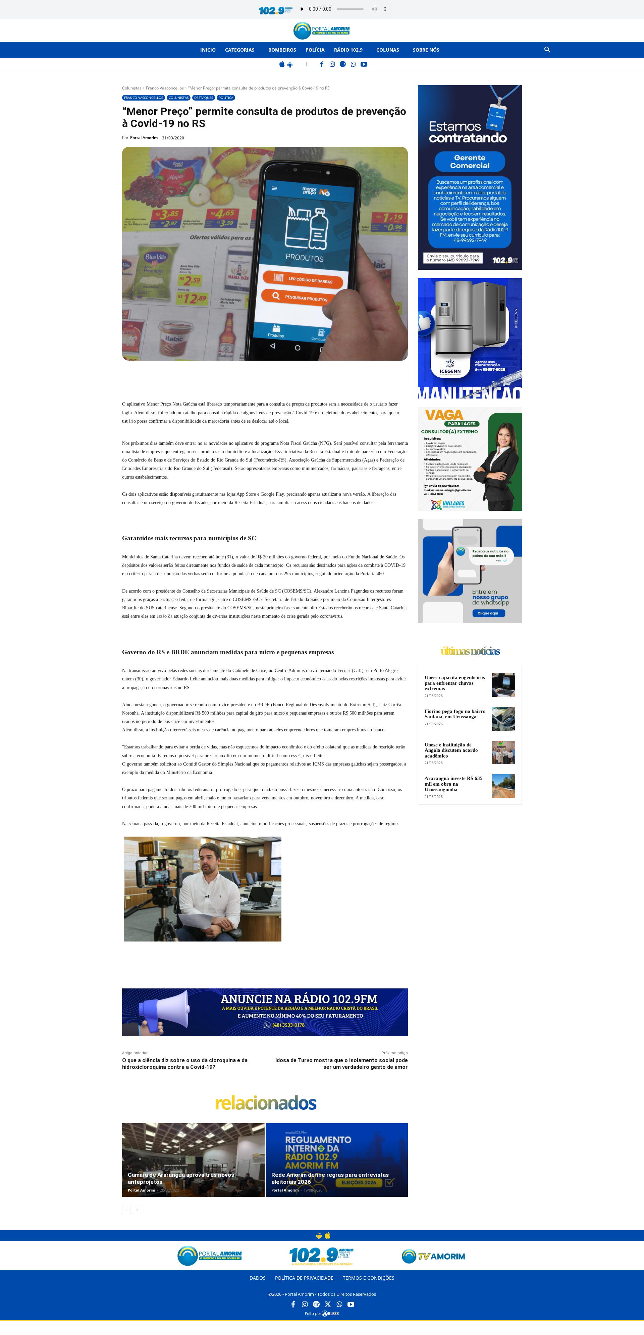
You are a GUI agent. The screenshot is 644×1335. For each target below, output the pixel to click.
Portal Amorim (144, 137)
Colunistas (132, 88)
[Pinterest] (213, 376)
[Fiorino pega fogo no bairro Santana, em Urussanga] (503, 719)
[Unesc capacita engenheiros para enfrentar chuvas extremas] (503, 685)
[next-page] (137, 1210)
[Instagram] (332, 65)
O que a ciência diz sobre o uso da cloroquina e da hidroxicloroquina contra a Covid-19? (185, 1063)
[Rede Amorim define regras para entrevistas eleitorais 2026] (337, 1167)
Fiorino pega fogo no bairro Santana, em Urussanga (455, 714)
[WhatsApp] (353, 65)
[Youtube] (351, 1305)
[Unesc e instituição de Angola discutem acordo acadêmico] (503, 752)
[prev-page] (126, 1210)
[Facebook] (322, 65)
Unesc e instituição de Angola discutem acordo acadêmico (451, 750)
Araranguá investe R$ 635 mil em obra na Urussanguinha (454, 784)
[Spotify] (343, 65)
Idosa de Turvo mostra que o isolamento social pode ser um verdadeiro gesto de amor (341, 1063)
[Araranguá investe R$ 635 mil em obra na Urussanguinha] (503, 786)
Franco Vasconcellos (165, 88)
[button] (547, 50)
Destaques (203, 97)
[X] (198, 376)
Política (226, 97)
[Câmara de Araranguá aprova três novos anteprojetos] (193, 1167)
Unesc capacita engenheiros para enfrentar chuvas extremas (455, 683)
